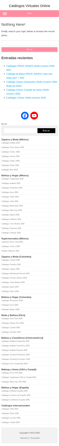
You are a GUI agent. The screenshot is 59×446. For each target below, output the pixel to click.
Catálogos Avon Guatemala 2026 (14, 364)
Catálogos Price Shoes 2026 (12, 147)
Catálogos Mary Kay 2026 (11, 210)
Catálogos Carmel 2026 (10, 260)
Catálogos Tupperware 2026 (12, 179)
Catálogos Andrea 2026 (10, 143)
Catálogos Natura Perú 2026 (12, 323)
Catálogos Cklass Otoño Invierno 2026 (26, 97)
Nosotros (24, 438)
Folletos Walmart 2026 (10, 251)
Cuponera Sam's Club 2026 (12, 242)
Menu (29, 13)
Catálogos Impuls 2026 (10, 161)
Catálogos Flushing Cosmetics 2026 (15, 359)
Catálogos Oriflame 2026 (11, 219)
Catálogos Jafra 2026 (9, 201)
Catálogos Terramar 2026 (11, 228)
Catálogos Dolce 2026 (10, 291)
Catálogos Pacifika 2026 (11, 264)
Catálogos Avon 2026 (9, 192)
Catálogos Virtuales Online (29, 6)
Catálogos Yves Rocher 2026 (12, 224)
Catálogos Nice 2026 (9, 170)
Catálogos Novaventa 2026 (12, 300)
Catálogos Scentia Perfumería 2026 (15, 355)
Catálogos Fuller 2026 (10, 197)
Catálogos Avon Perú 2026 (12, 319)
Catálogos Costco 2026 (10, 246)
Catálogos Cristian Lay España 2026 (15, 395)
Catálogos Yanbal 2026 (10, 422)
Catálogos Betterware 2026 (12, 206)
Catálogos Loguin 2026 (10, 269)
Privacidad (35, 438)
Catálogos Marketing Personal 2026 (15, 273)
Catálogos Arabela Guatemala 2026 (15, 341)
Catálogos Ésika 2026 (10, 413)
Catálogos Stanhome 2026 (11, 188)
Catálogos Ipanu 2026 (10, 287)
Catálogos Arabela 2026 (10, 183)
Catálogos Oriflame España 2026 (14, 391)
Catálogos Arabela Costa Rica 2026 (15, 346)
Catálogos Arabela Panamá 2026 (14, 350)
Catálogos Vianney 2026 (11, 233)
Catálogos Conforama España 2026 (15, 400)
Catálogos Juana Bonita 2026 (13, 282)
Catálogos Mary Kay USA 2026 (13, 382)
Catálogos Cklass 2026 (10, 152)
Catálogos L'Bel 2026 (9, 409)
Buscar (4, 124)
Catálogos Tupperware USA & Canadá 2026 (18, 377)
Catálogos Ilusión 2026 (10, 156)
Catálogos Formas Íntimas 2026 (14, 278)
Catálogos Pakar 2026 (10, 165)
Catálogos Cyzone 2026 (10, 418)
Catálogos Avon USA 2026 (11, 373)
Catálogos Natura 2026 (10, 215)
